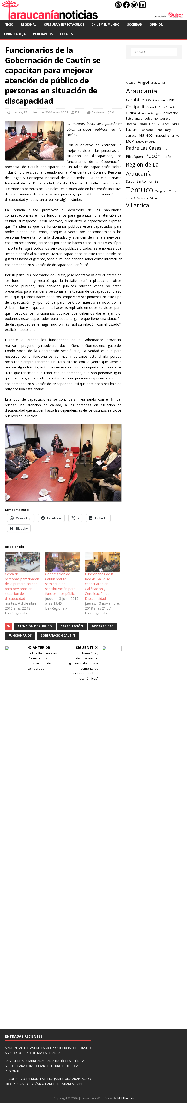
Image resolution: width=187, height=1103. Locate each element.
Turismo (174, 191)
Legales (66, 34)
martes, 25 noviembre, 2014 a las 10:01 (40, 112)
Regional (28, 24)
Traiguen (161, 191)
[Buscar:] (154, 52)
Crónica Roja (15, 34)
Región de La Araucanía (142, 169)
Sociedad (134, 24)
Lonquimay (163, 130)
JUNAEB (154, 124)
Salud (130, 181)
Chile (171, 99)
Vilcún (154, 198)
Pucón (153, 156)
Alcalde (130, 82)
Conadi (151, 107)
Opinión (156, 24)
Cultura (131, 113)
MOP (130, 141)
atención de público (35, 626)
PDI (166, 148)
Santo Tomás (147, 181)
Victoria (142, 198)
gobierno (151, 118)
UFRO (130, 198)
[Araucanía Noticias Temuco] (93, 16)
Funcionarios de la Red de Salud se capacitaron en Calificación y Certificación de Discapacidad (99, 586)
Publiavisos (43, 34)
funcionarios (20, 635)
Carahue (159, 100)
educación (171, 113)
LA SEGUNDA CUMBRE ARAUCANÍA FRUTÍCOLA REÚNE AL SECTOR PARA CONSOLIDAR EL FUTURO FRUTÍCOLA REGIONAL (45, 1066)
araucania (158, 83)
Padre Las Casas (143, 148)
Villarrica (137, 205)
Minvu (175, 135)
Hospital (131, 124)
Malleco (146, 135)
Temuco (139, 189)
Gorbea (165, 118)
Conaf (163, 107)
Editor (79, 112)
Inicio (8, 24)
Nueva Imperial (146, 141)
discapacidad (103, 626)
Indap (143, 124)
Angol (143, 82)
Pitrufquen (134, 156)
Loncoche (147, 130)
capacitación (72, 626)
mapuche (162, 135)
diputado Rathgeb (149, 113)
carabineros (138, 99)
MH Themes (125, 1098)
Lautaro (132, 129)
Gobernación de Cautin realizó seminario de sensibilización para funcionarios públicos (61, 584)
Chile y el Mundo (106, 24)
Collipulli (135, 107)
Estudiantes (134, 118)
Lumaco (131, 135)
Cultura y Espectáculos (64, 24)
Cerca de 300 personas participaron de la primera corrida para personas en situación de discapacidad (22, 586)
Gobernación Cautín (57, 635)
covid (172, 107)
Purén (167, 157)
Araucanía (141, 90)
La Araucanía (170, 124)
